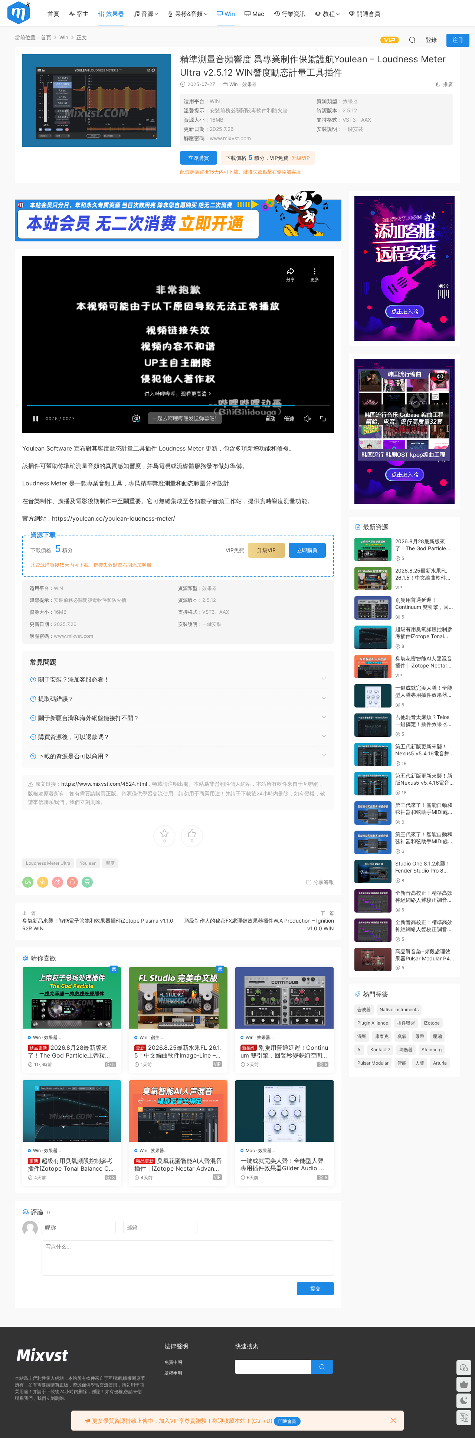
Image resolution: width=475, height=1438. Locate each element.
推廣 (448, 84)
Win (229, 13)
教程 (328, 13)
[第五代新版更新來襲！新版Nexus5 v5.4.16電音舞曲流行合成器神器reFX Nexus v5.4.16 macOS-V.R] (373, 783)
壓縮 (437, 1036)
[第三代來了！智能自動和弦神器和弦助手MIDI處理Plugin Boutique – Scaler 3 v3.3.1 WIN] (373, 813)
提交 (315, 1288)
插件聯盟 (406, 1023)
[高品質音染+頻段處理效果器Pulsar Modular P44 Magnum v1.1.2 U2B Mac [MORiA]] (373, 959)
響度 (110, 863)
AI (359, 1049)
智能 (401, 1063)
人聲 (419, 1063)
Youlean (88, 863)
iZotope (432, 1023)
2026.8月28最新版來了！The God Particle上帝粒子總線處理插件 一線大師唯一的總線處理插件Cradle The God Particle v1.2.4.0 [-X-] (70, 1051)
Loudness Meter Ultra (48, 863)
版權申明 (173, 1373)
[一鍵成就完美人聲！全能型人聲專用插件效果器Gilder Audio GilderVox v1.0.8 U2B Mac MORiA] (284, 1111)
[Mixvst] (19, 13)
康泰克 (382, 1036)
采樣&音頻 (188, 13)
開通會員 (367, 13)
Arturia (440, 1063)
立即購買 (198, 158)
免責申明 (173, 1362)
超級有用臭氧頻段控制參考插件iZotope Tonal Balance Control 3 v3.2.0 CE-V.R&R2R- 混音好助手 (70, 1164)
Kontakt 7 (380, 1049)
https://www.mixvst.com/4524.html (104, 784)
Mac (257, 13)
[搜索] (412, 39)
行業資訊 (292, 13)
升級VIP (300, 158)
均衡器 (406, 1049)
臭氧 (401, 1036)
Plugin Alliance (372, 1023)
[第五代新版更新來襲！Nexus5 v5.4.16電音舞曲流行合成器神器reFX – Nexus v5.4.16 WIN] (373, 754)
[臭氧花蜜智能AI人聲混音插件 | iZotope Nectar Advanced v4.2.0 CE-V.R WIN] (178, 1111)
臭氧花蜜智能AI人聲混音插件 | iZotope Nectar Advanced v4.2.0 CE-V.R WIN (178, 1164)
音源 (146, 13)
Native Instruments (399, 1009)
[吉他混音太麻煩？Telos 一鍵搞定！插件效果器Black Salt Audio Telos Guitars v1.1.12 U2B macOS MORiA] (373, 725)
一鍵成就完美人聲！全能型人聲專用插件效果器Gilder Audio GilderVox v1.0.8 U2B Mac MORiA (283, 1164)
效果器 (114, 13)
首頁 (53, 13)
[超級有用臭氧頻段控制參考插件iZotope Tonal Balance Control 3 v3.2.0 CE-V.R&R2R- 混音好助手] (71, 1111)
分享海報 (323, 882)
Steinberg (432, 1049)
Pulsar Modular (373, 1063)
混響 (361, 1036)
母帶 (419, 1036)
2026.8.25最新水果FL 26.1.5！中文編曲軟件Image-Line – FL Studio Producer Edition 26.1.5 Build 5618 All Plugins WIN (177, 1051)
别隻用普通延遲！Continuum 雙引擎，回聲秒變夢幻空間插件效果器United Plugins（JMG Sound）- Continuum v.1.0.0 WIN (284, 1051)
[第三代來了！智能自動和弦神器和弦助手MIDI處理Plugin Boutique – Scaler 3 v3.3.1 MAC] (373, 842)
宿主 (82, 13)
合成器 (364, 1009)
